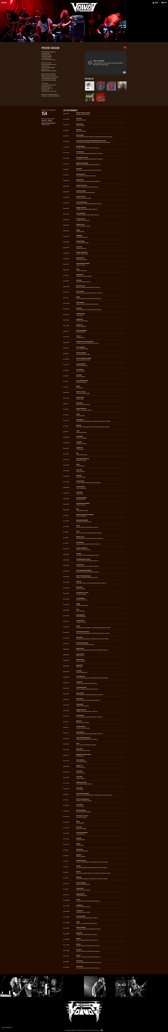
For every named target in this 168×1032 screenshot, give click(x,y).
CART (165, 2)
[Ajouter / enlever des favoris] (125, 47)
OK (101, 1030)
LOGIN (156, 2)
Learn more (96, 1030)
